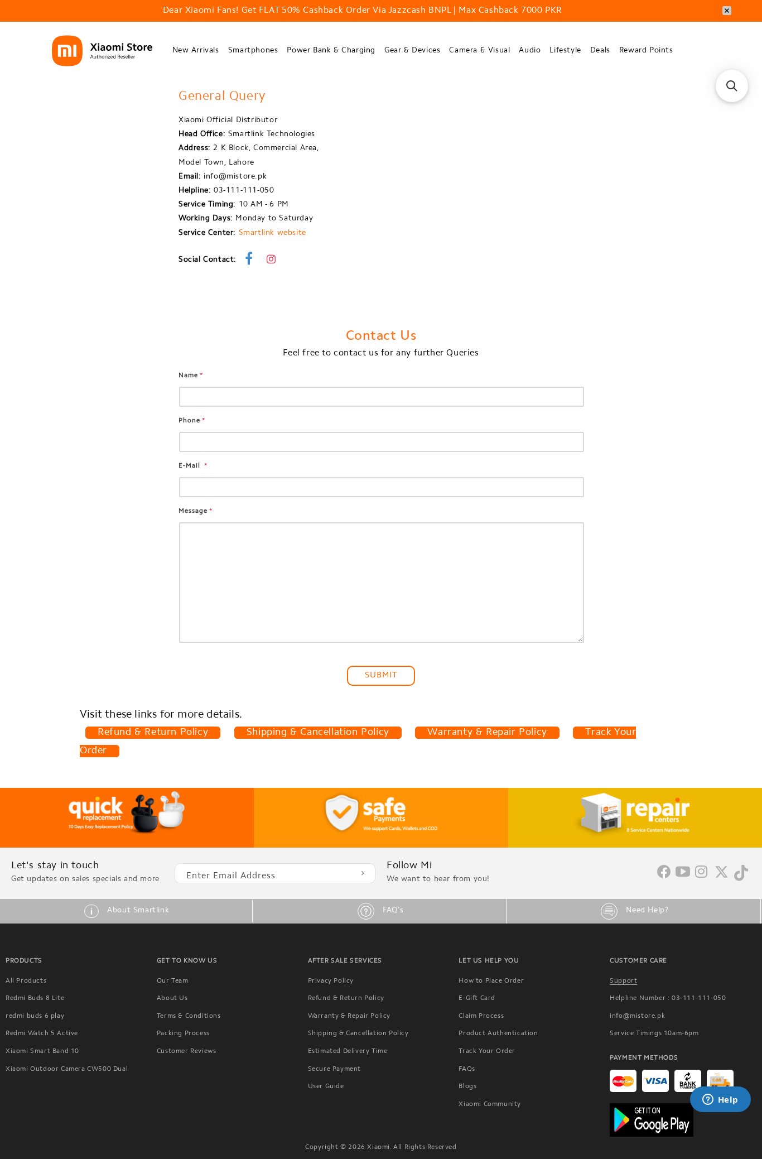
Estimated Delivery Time (348, 1051)
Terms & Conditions (189, 1016)
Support (623, 981)
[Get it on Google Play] (683, 1120)
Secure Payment (334, 1069)
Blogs (467, 1086)
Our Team (173, 981)
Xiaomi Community (490, 1104)
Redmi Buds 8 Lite (35, 998)
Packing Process (183, 1033)
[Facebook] (664, 876)
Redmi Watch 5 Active (42, 1033)
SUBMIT (381, 675)
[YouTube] (683, 872)
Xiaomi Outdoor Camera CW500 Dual (67, 1069)
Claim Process (481, 1016)
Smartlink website (272, 233)
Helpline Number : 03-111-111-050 (668, 998)
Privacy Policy (331, 981)
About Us (172, 998)
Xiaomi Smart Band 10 (42, 1051)
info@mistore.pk (637, 1016)
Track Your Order (487, 1051)
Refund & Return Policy (153, 733)
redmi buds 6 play (35, 1016)
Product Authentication (498, 1033)
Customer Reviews (186, 1051)
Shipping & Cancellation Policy (318, 733)
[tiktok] (741, 878)
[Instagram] (701, 872)
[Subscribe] (362, 873)
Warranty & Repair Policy (487, 733)
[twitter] (722, 876)
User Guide (326, 1086)
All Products (26, 981)
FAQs (467, 1069)
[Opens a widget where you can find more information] (720, 1100)
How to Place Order (491, 981)
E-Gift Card (477, 998)
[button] (196, 51)
